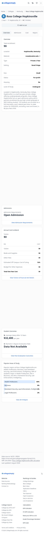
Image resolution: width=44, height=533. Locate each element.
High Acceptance (28, 496)
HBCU (25, 491)
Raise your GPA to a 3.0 (30, 515)
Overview (6, 33)
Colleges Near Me (7, 520)
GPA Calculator (27, 508)
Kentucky (37, 51)
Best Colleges (27, 484)
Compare (4, 517)
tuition (6, 106)
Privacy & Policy (21, 528)
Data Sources (6, 481)
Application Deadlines (29, 488)
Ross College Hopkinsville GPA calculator (26, 460)
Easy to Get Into (28, 498)
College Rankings (28, 481)
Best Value (26, 486)
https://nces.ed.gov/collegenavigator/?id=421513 (18, 458)
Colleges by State (7, 522)
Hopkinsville (28, 51)
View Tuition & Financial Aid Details (22, 278)
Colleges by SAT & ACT (8, 508)
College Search (6, 513)
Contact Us (5, 486)
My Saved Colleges (7, 515)
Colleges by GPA (6, 510)
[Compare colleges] (33, 3)
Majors (35, 33)
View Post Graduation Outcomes (22, 356)
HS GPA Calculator (28, 512)
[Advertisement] (22, 135)
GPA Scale (26, 523)
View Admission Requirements (22, 223)
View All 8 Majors (22, 400)
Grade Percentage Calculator (31, 519)
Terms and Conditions (8, 528)
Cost (26, 33)
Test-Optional (27, 493)
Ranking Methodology (8, 484)
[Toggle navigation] (40, 3)
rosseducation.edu (32, 56)
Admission (17, 33)
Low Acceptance (28, 501)
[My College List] (37, 3)
